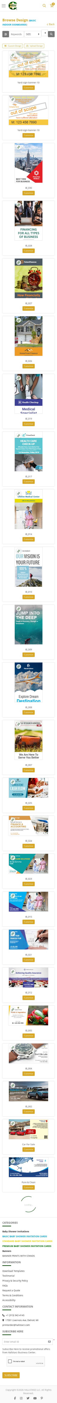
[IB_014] (29, 509)
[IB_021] (28, 940)
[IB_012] (28, 977)
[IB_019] (29, 394)
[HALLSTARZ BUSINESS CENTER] (13, 5)
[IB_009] (29, 625)
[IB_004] (28, 1053)
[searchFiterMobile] (5, 34)
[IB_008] (29, 682)
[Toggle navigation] (4, 6)
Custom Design (14, 45)
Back (51, 24)
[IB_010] (29, 567)
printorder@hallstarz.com (16, 1324)
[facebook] (15, 1398)
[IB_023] (28, 864)
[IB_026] (29, 336)
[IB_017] (29, 451)
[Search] (44, 6)
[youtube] (35, 1398)
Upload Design (36, 45)
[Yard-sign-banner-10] (28, 64)
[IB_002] (28, 1091)
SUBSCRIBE (11, 1375)
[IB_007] (29, 740)
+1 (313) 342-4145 (15, 1315)
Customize (28, 87)
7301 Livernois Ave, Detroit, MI (22, 1320)
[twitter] (28, 1398)
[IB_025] (28, 788)
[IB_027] (29, 278)
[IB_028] (29, 221)
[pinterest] (42, 1398)
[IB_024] (28, 826)
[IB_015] (28, 902)
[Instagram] (21, 1398)
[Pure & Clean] (28, 1167)
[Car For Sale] (28, 1129)
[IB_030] (29, 163)
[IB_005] (28, 1015)
